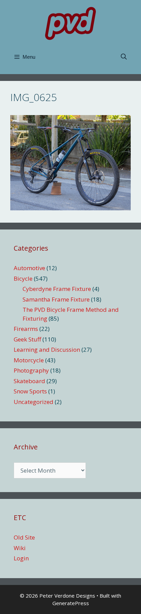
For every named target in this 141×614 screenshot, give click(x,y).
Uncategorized (33, 402)
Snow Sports (30, 391)
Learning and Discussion (47, 349)
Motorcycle (29, 360)
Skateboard (29, 381)
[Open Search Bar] (123, 57)
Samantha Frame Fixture (56, 299)
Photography (31, 370)
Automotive (29, 268)
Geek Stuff (27, 339)
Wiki (20, 548)
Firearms (26, 329)
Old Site (24, 537)
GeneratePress (70, 603)
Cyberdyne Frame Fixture (57, 289)
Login (21, 558)
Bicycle (23, 278)
